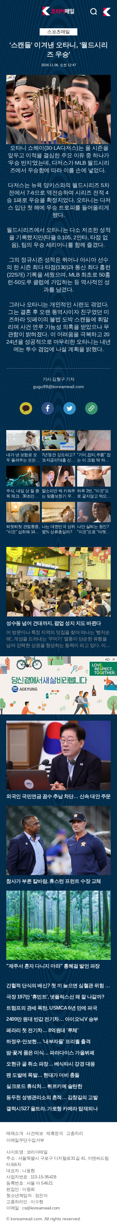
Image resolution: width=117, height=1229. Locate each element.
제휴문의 (54, 1133)
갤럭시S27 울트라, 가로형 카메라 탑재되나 (52, 1108)
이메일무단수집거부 (25, 1140)
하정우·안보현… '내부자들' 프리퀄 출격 (48, 1041)
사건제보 (34, 1133)
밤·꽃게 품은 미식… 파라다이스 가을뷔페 (50, 1052)
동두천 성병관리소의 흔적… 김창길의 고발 (52, 1097)
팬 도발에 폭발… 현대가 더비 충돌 (43, 1075)
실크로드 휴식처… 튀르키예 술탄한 (44, 1086)
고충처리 (74, 1133)
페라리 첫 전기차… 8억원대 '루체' (42, 1030)
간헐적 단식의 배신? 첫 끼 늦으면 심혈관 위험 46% (57, 986)
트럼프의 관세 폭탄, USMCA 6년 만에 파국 (51, 1008)
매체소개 (14, 1133)
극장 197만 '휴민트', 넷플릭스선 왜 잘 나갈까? (55, 996)
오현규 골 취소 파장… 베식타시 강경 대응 (50, 1063)
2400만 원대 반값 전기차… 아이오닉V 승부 (52, 1019)
